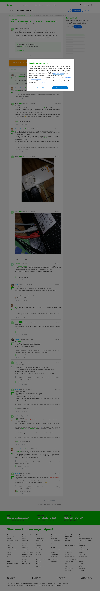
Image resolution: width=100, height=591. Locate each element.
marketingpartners (58, 73)
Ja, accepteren (60, 88)
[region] (50, 75)
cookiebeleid (67, 77)
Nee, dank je (40, 88)
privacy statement (36, 79)
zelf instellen (41, 82)
